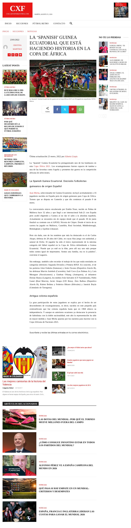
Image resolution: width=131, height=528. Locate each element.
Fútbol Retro (9, 87)
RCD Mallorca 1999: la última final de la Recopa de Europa (14, 92)
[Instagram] (12, 54)
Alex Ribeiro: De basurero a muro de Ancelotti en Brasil (118, 62)
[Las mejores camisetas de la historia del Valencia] (25, 362)
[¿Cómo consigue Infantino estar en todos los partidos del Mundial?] (19, 442)
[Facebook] (9, 54)
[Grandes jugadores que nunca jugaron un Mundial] (58, 363)
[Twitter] (16, 54)
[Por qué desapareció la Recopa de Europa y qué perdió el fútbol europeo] (15, 108)
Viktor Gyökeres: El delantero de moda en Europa (118, 91)
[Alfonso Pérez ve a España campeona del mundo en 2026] (19, 465)
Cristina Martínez (17, 47)
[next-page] (104, 116)
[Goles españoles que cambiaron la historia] (15, 179)
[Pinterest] (73, 109)
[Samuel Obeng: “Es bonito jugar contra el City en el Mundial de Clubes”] (103, 47)
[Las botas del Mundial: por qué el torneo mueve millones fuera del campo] (19, 419)
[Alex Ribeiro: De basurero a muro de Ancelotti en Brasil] (103, 61)
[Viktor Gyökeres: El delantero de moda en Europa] (103, 90)
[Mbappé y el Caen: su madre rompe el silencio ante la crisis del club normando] (103, 103)
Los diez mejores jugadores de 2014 (79, 385)
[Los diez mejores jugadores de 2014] (58, 388)
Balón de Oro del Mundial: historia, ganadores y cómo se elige (120, 11)
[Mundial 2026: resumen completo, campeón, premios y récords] (15, 144)
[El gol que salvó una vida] (58, 376)
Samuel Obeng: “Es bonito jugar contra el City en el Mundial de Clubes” (118, 49)
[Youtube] (20, 54)
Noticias (32, 31)
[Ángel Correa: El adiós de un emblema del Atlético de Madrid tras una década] (103, 74)
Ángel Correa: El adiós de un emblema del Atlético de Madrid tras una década (118, 77)
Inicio (6, 31)
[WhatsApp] (80, 109)
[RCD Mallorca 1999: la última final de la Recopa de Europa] (15, 77)
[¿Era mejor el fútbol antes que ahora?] (58, 351)
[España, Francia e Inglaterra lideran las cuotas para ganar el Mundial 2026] (19, 511)
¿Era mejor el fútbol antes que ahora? (79, 347)
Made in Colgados (119, 4)
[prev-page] (100, 116)
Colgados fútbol (8, 388)
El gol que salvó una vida (75, 373)
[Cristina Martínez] (6, 47)
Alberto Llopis (71, 156)
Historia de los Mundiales (10, 155)
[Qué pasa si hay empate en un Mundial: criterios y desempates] (19, 488)
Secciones (18, 31)
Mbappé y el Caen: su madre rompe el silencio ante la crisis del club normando (118, 106)
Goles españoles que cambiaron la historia (13, 195)
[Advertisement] (63, 136)
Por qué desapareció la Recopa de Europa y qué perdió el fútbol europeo (14, 126)
